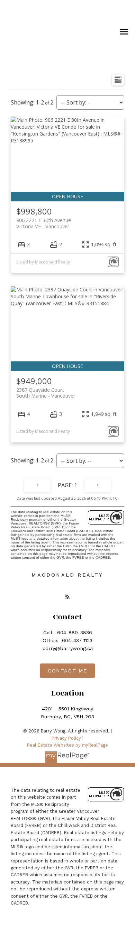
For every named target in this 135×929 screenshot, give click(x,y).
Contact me (67, 670)
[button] (67, 596)
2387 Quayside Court (45, 393)
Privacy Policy (66, 738)
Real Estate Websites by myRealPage (67, 745)
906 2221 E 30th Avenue (43, 223)
